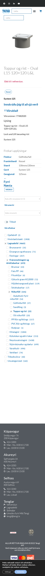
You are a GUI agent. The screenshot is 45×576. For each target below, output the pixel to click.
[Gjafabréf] (5, 235)
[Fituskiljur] (9, 275)
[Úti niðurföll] (11, 315)
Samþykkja (20, 572)
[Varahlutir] (7, 348)
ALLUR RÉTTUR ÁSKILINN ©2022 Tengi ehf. (22, 544)
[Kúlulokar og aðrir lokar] (7, 336)
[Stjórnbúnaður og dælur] (7, 344)
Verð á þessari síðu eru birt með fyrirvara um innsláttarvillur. (22, 549)
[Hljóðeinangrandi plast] (9, 284)
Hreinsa (9, 190)
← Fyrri (7, 179)
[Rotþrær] (9, 328)
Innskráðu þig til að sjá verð (21, 104)
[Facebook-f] (4, 3)
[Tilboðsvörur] (5, 357)
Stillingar (8, 572)
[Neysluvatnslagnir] (7, 340)
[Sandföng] (11, 307)
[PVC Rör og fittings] (9, 324)
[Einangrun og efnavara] (7, 252)
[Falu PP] (9, 271)
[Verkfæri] (7, 353)
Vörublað (12, 110)
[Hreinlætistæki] (5, 239)
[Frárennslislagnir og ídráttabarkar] (7, 260)
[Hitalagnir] (7, 332)
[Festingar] (7, 256)
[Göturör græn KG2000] (9, 279)
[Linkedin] (14, 3)
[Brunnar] (9, 267)
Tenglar (9, 501)
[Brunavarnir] (7, 247)
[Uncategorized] (5, 361)
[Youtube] (18, 3)
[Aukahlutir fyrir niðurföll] (11, 296)
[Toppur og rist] (11, 311)
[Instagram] (9, 3)
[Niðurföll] (9, 292)
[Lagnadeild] (5, 243)
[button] (34, 11)
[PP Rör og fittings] (9, 320)
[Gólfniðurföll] (11, 303)
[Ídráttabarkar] (9, 288)
